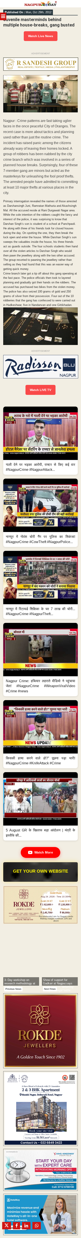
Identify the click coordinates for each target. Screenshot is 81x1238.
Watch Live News (40, 36)
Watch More (43, 852)
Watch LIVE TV (40, 390)
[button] (40, 441)
